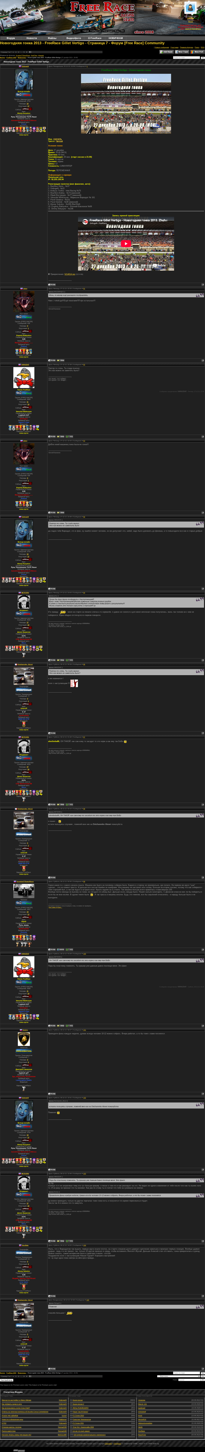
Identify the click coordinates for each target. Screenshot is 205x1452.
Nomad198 (62, 1427)
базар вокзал (78, 1400)
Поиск (197, 47)
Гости (190, 21)
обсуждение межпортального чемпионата (90, 1435)
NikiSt (140, 1427)
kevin (140, 1415)
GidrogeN (25, 66)
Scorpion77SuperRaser (23, 55)
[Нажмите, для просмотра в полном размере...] (126, 133)
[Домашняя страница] (60, 949)
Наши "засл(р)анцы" (80, 1412)
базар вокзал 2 (78, 1404)
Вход (117, 31)
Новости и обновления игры (12, 1419)
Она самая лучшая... (55, 907)
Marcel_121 (142, 1404)
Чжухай (59, 141)
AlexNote (25, 1245)
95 (84, 593)
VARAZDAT (25, 364)
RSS (122, 31)
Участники (174, 47)
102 (84, 1098)
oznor (64, 1415)
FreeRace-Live (95, 31)
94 (84, 517)
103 (84, 1173)
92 (84, 364)
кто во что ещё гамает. (81, 1431)
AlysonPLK (142, 1419)
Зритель (190, 18)
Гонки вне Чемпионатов (82, 1419)
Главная (86, 31)
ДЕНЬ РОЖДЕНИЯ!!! (81, 1408)
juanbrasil (141, 1408)
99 (84, 881)
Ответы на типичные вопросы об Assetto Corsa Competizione (25, 1412)
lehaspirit (41, 55)
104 (84, 1245)
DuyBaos (141, 1431)
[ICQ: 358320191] (69, 949)
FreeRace (117, 1444)
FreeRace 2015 (11, 57)
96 (84, 664)
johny (25, 288)
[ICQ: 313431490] (69, 436)
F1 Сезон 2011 (78, 1423)
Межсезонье (22, 57)
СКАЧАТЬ (57, 139)
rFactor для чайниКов (10, 1415)
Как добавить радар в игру (12, 1404)
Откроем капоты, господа (11, 1427)
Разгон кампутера (8, 1431)
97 (84, 737)
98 (84, 809)
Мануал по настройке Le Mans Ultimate (16, 1400)
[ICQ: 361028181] (69, 660)
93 (84, 441)
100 (84, 954)
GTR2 (4, 1423)
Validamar (62, 1419)
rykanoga (141, 1400)
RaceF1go (142, 1435)
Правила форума (186, 47)
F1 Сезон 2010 (78, 1415)
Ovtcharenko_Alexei (25, 664)
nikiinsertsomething (145, 1423)
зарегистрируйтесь (193, 29)
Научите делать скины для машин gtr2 (16, 1435)
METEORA (25, 593)
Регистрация (108, 31)
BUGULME (62, 1435)
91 (84, 288)
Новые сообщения (162, 47)
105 (87, 1300)
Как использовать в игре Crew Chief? (16, 1408)
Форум (2, 57)
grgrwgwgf (142, 1412)
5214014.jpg (70, 274)
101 (84, 1030)
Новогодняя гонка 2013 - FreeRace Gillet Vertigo (44, 57)
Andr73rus (34, 55)
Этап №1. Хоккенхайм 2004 (83, 1427)
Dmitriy (25, 1030)
